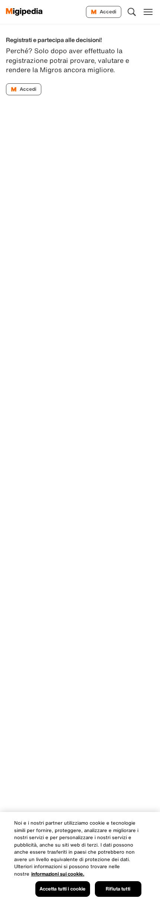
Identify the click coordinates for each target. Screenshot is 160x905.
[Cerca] (131, 11)
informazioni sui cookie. (57, 873)
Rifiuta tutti (118, 888)
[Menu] (148, 12)
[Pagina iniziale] (24, 12)
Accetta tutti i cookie (62, 888)
